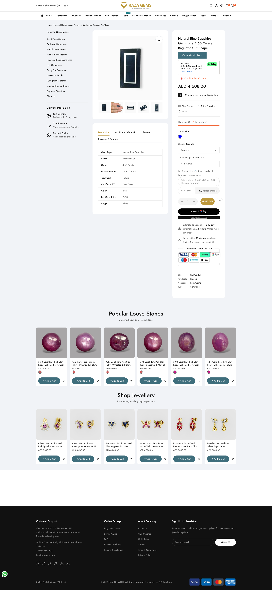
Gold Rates (143, 539)
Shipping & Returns (108, 139)
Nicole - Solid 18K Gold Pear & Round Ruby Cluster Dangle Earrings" (186, 445)
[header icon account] (216, 6)
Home (49, 25)
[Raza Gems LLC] (136, 5)
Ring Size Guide (112, 528)
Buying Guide (110, 533)
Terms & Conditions (147, 550)
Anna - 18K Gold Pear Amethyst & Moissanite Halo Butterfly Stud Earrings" (85, 445)
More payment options (199, 218)
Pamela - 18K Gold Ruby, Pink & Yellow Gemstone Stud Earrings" (151, 445)
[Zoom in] (158, 39)
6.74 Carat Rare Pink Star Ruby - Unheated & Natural (152, 363)
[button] (219, 201)
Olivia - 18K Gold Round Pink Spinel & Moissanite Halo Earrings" (50, 445)
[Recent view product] (221, 5)
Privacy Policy (144, 555)
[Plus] (193, 201)
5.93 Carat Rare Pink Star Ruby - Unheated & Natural (186, 363)
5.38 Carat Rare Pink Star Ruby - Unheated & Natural (51, 363)
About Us (142, 528)
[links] (38, 563)
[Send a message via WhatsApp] (4, 574)
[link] (215, 15)
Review (146, 132)
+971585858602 (44, 550)
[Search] (211, 6)
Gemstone (195, 286)
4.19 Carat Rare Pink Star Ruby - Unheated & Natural (118, 363)
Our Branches (144, 533)
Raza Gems (195, 282)
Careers (141, 544)
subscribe (225, 542)
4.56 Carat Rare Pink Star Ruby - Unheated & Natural (219, 363)
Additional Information (126, 132)
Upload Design (209, 190)
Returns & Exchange (113, 550)
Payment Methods (112, 544)
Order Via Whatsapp (192, 55)
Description (104, 132)
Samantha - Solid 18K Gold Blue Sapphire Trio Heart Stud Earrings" (119, 445)
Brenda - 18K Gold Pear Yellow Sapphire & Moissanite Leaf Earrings (218, 445)
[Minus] (181, 201)
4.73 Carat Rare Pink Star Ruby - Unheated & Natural (84, 363)
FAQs (106, 539)
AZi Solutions (165, 582)
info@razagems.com (45, 555)
